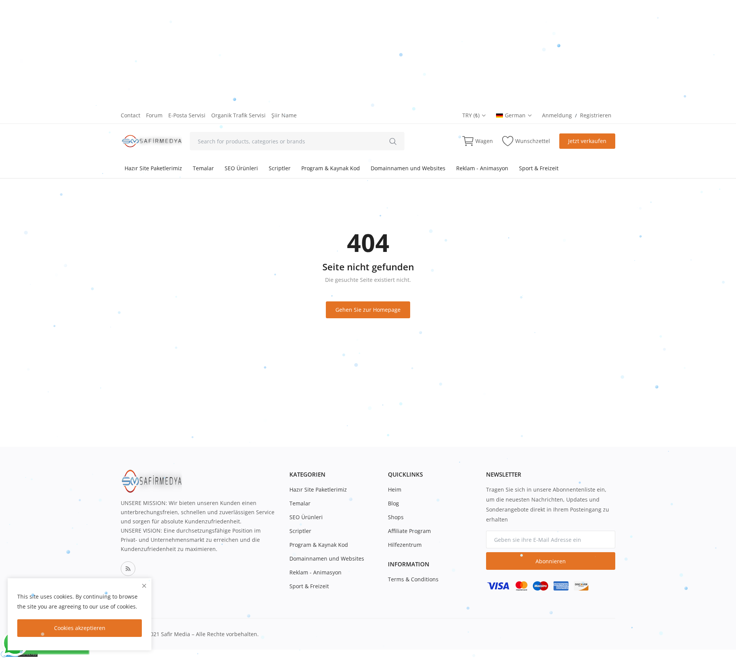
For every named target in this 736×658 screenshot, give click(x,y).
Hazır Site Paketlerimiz (153, 168)
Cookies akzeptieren (79, 628)
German (516, 115)
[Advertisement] (230, 53)
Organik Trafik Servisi (238, 115)
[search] (393, 141)
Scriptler (280, 168)
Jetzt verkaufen (587, 141)
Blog (393, 503)
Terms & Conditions (413, 579)
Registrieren (595, 115)
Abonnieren (551, 561)
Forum (154, 115)
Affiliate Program (409, 531)
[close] (144, 585)
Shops (396, 517)
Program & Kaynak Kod (330, 168)
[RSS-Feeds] (128, 568)
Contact (130, 115)
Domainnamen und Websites (408, 168)
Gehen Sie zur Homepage (368, 309)
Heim (394, 489)
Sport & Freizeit (539, 168)
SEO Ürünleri (241, 168)
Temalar (203, 168)
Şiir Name (284, 115)
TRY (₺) (471, 115)
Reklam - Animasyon (482, 168)
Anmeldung (557, 115)
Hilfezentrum (405, 544)
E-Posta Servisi (186, 115)
